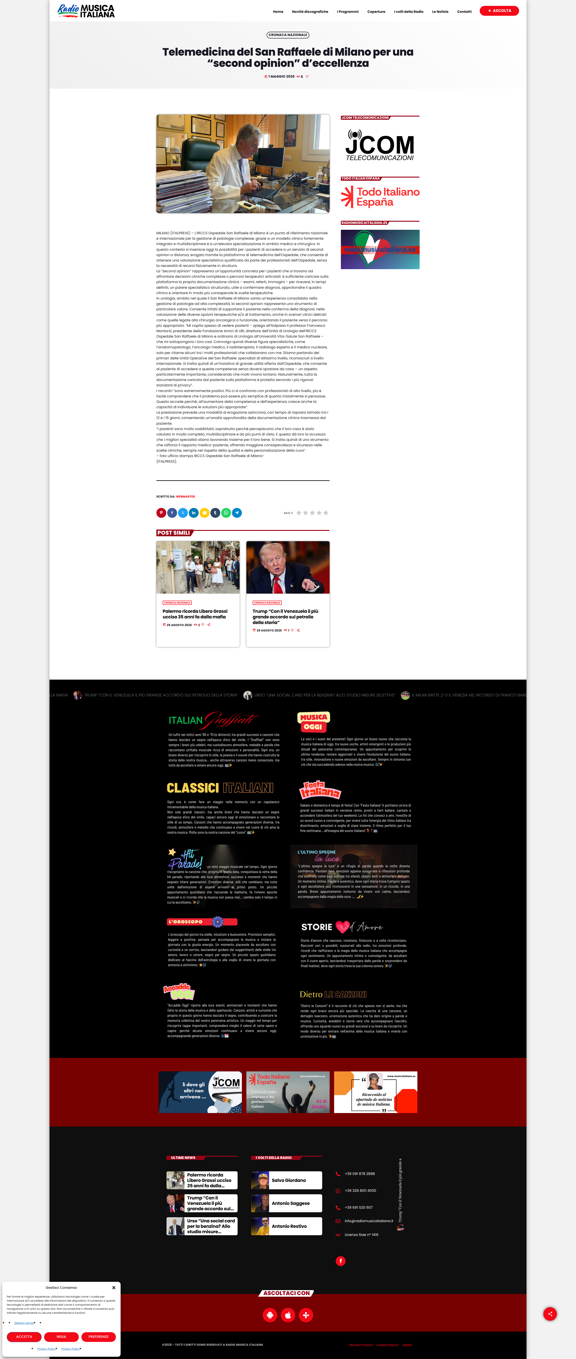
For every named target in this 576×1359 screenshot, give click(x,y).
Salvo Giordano (289, 1180)
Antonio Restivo (289, 1226)
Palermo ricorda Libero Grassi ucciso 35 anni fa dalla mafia (195, 614)
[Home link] (86, 11)
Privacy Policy (46, 1349)
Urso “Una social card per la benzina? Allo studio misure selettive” (211, 1229)
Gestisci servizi (24, 1323)
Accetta (24, 1336)
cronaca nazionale (288, 35)
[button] (114, 1287)
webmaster (185, 496)
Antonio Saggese (291, 1203)
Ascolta (499, 10)
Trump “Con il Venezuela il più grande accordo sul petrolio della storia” (285, 617)
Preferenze (99, 1336)
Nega (61, 1336)
